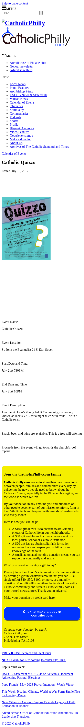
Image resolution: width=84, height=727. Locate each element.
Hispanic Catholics (22, 128)
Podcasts (15, 117)
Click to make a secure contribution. (42, 613)
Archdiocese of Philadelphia (28, 62)
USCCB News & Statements (28, 95)
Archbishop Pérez (21, 91)
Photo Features (19, 87)
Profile (14, 124)
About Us (16, 143)
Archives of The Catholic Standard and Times (39, 146)
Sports (14, 121)
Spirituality (17, 110)
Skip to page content (15, 3)
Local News (17, 84)
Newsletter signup (21, 135)
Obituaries (16, 106)
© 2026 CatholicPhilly (16, 723)
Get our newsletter (21, 66)
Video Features (19, 132)
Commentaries (19, 113)
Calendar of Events (22, 102)
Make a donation (20, 139)
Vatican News (19, 98)
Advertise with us (21, 70)
